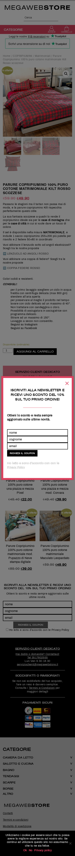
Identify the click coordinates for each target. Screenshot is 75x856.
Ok (25, 850)
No (30, 850)
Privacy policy (43, 850)
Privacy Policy (16, 467)
